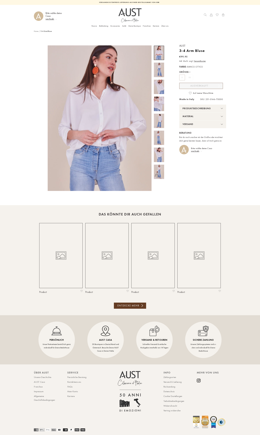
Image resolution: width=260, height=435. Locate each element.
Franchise (147, 26)
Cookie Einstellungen (172, 396)
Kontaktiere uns (74, 382)
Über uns (164, 26)
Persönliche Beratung (77, 377)
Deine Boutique (135, 26)
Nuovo (94, 26)
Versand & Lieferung (172, 382)
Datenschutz (169, 391)
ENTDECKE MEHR (128, 305)
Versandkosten (200, 61)
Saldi (124, 26)
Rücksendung (169, 386)
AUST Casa (39, 382)
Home (36, 31)
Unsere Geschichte (42, 377)
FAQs (70, 386)
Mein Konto (72, 391)
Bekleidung (103, 26)
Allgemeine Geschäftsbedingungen (44, 398)
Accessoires (115, 26)
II (190, 77)
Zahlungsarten (169, 377)
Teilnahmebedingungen (173, 401)
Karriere (156, 26)
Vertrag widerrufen (172, 410)
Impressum (38, 391)
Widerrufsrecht (170, 405)
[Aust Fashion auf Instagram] (199, 380)
